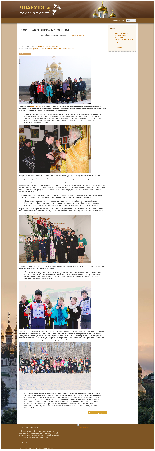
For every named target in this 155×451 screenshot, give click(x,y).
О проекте (118, 47)
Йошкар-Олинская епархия (124, 39)
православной (35, 106)
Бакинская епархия (121, 33)
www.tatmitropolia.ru (78, 35)
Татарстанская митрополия (48, 46)
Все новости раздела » (97, 413)
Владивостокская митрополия (120, 36)
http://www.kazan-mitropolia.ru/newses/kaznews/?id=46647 (53, 48)
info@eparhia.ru (29, 443)
